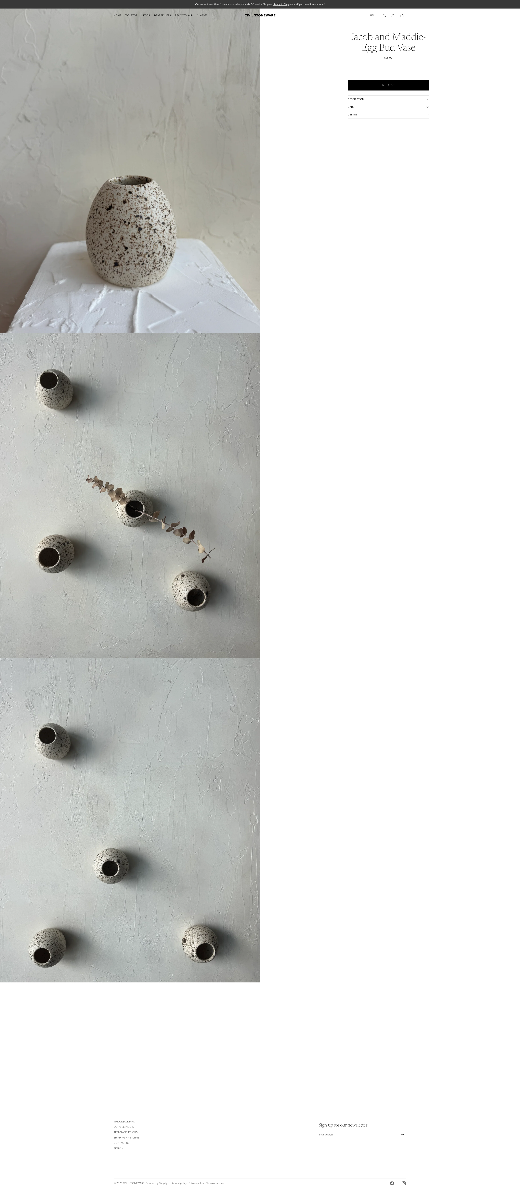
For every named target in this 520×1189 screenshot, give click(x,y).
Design (352, 114)
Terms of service (215, 1183)
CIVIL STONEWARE (133, 1183)
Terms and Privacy (126, 1132)
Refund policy (179, 1183)
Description (356, 99)
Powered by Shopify (156, 1183)
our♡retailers (124, 1127)
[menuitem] (117, 15)
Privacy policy (196, 1183)
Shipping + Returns (126, 1137)
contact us (121, 1143)
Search (119, 1148)
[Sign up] (402, 1134)
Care (351, 107)
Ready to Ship (281, 4)
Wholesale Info (124, 1121)
